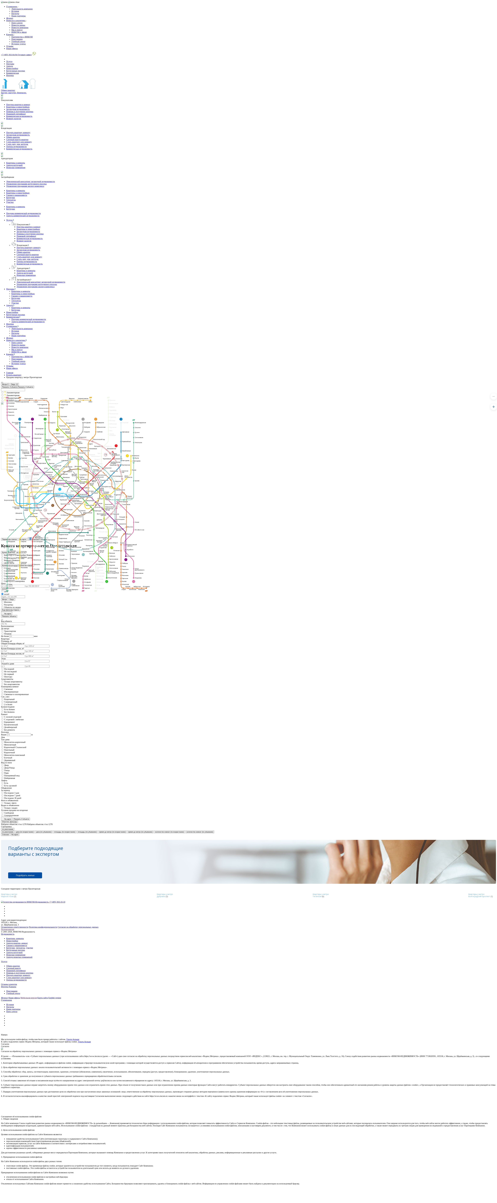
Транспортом (10, 631)
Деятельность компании (22, 9)
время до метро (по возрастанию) (112, 832)
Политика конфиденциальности (43, 927)
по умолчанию (7, 829)
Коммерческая (12, 73)
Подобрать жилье (25, 875)
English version (54, 998)
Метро (5, 384)
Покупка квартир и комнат (18, 104)
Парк (6, 773)
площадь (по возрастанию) (64, 832)
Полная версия (7, 929)
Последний (9, 669)
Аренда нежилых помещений (19, 957)
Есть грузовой (10, 786)
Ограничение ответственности (14, 927)
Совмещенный (10, 702)
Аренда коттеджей (14, 165)
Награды (15, 13)
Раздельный (9, 699)
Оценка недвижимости (16, 146)
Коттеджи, (10, 948)
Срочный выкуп (13, 968)
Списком (5, 835)
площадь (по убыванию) (87, 832)
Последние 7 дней (12, 795)
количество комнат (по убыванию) (200, 832)
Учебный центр (18, 41)
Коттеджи (10, 197)
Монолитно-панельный (14, 755)
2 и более (8, 704)
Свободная (9, 813)
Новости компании (19, 27)
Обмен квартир (13, 137)
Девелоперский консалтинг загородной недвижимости (30, 181)
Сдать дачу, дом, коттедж (17, 144)
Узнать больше (72, 1039)
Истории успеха (18, 44)
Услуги (9, 61)
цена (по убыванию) (44, 832)
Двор (6, 765)
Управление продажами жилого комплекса (25, 186)
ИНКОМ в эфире (19, 32)
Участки (10, 202)
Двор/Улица (9, 768)
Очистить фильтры (9, 822)
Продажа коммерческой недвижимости (23, 213)
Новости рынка (18, 25)
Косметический (11, 725)
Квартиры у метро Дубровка (165, 895)
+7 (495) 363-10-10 (57, 902)
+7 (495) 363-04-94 (9, 55)
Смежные (8, 689)
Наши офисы (12, 48)
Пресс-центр (17, 23)
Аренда (9, 66)
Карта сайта (42, 998)
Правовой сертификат (16, 114)
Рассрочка (8, 605)
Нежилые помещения (15, 167)
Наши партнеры (18, 16)
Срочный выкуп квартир (17, 139)
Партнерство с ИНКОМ (22, 37)
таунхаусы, (20, 948)
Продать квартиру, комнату (18, 132)
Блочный (8, 758)
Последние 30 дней (12, 798)
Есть (6, 783)
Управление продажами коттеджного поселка (26, 184)
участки (29, 948)
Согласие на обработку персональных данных (78, 927)
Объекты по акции (12, 607)
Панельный (9, 750)
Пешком (7, 634)
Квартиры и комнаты (15, 163)
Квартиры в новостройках (18, 107)
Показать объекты (9, 616)
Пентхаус (8, 677)
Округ (14, 384)
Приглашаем (17, 39)
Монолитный (10, 745)
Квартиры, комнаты (15, 938)
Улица (7, 770)
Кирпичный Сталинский (15, 747)
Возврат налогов (13, 118)
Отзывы (9, 46)
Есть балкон (9, 709)
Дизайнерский (10, 727)
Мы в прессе (17, 30)
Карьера (10, 34)
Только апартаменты (13, 682)
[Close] (2, 382)
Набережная (9, 778)
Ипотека (10, 75)
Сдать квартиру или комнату (19, 142)
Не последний (10, 671)
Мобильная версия (28, 998)
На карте (7, 614)
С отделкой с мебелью (14, 719)
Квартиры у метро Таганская (321, 895)
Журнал (9, 18)
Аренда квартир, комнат (17, 943)
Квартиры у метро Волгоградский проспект (479, 895)
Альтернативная (11, 815)
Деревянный (9, 760)
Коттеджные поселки (15, 71)
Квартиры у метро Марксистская (9, 895)
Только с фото (10, 803)
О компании (12, 6)
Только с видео (10, 808)
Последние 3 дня (11, 793)
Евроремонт (9, 722)
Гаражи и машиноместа (16, 195)
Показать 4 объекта (21, 819)
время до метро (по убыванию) (140, 832)
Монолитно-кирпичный (14, 742)
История (15, 11)
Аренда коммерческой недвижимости (22, 216)
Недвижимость (7, 934)
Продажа (10, 64)
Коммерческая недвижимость (19, 116)
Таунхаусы (11, 200)
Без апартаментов (12, 684)
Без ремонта (9, 730)
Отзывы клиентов (9, 984)
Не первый (9, 674)
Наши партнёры (18, 336)
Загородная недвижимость (18, 109)
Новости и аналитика (16, 20)
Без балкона (9, 712)
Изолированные (11, 692)
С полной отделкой (12, 717)
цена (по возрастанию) (25, 832)
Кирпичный (9, 752)
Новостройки (12, 68)
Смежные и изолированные (16, 694)
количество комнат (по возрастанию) (169, 832)
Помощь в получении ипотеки (19, 111)
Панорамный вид (12, 775)
